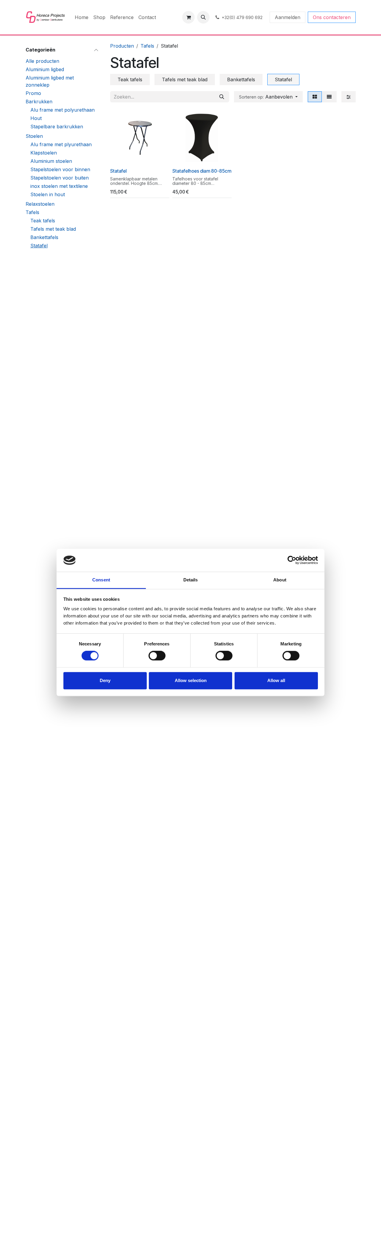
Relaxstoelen (40, 204)
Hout (36, 118)
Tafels (32, 212)
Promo (33, 93)
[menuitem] (81, 17)
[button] (203, 17)
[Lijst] (329, 96)
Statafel (39, 246)
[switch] (157, 656)
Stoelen (34, 136)
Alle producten (42, 61)
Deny (105, 680)
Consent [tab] (101, 579)
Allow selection (191, 680)
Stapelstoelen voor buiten (59, 178)
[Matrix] (314, 96)
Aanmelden (287, 17)
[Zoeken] (221, 96)
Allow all (276, 680)
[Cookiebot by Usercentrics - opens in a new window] (292, 560)
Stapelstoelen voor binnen (60, 169)
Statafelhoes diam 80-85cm (201, 171)
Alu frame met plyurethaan (61, 144)
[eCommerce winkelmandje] (188, 17)
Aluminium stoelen (51, 161)
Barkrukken (39, 101)
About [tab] (279, 579)
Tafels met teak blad (53, 229)
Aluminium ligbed (45, 69)
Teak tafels (42, 221)
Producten (122, 46)
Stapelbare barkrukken (56, 127)
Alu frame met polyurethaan (62, 110)
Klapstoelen (43, 153)
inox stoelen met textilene (59, 186)
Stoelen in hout (47, 194)
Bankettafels (44, 237)
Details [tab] (190, 579)
